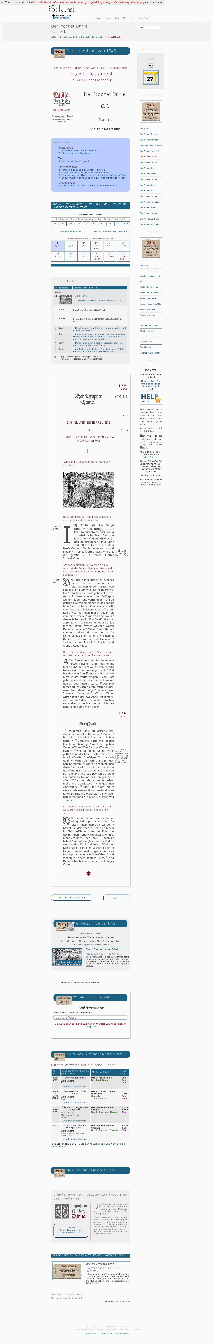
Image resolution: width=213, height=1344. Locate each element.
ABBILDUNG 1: (82, 296)
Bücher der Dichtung (149, 287)
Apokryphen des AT (148, 298)
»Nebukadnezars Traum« (104, 953)
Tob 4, (147, 457)
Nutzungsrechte (123, 1334)
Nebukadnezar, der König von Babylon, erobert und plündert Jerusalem (99, 329)
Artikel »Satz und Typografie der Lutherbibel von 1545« (71, 1230)
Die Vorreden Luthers (149, 326)
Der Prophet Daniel (148, 157)
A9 (118, 224)
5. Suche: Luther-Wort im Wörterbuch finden (84, 172)
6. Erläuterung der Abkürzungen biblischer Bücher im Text (92, 175)
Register (91, 1026)
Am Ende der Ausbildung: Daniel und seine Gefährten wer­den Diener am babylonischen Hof (99, 350)
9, (83, 255)
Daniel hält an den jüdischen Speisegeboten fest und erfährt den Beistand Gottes (97, 344)
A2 (63, 224)
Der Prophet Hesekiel (149, 151)
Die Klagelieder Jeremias (151, 145)
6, (123, 244)
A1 (55, 224)
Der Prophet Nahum (148, 196)
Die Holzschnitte (147, 331)
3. (74, 161)
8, (70, 255)
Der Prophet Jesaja (148, 134)
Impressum (90, 1334)
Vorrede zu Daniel (72, 897)
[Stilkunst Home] (61, 20)
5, (110, 244)
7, (57, 255)
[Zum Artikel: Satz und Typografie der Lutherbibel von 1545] (70, 1219)
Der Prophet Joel (147, 168)
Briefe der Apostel (147, 315)
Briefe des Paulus (147, 310)
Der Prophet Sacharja (149, 219)
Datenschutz (105, 1334)
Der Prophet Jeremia (149, 140)
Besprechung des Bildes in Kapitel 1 (110, 231)
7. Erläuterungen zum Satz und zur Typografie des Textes (92, 177)
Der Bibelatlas (146, 347)
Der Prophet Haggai (148, 213)
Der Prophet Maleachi (149, 225)
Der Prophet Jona (147, 185)
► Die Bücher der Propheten (91, 37)
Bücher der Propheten (149, 293)
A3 (71, 224)
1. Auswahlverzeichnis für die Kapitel (80, 150)
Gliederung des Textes (70, 231)
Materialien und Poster (150, 353)
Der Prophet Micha (148, 191)
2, (70, 244)
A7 (102, 224)
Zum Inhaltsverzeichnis (74, 1086)
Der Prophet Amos (148, 174)
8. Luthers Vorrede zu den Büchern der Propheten (87, 185)
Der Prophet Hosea (148, 162)
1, (57, 244)
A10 (126, 224)
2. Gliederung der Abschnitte (75, 153)
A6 (94, 224)
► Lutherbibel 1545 (68, 37)
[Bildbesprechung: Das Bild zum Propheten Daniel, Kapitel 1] (67, 964)
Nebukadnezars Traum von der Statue (100, 301)
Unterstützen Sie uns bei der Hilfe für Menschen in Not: (151, 385)
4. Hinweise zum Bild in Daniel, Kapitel (82, 169)
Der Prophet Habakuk (149, 202)
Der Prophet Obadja (148, 179)
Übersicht (144, 128)
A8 (110, 224)
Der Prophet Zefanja (149, 208)
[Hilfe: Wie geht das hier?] (90, 1033)
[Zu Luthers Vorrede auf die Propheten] (67, 1279)
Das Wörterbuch (147, 342)
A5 (86, 224)
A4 (78, 224)
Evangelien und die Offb (150, 304)
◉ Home (55, 37)
